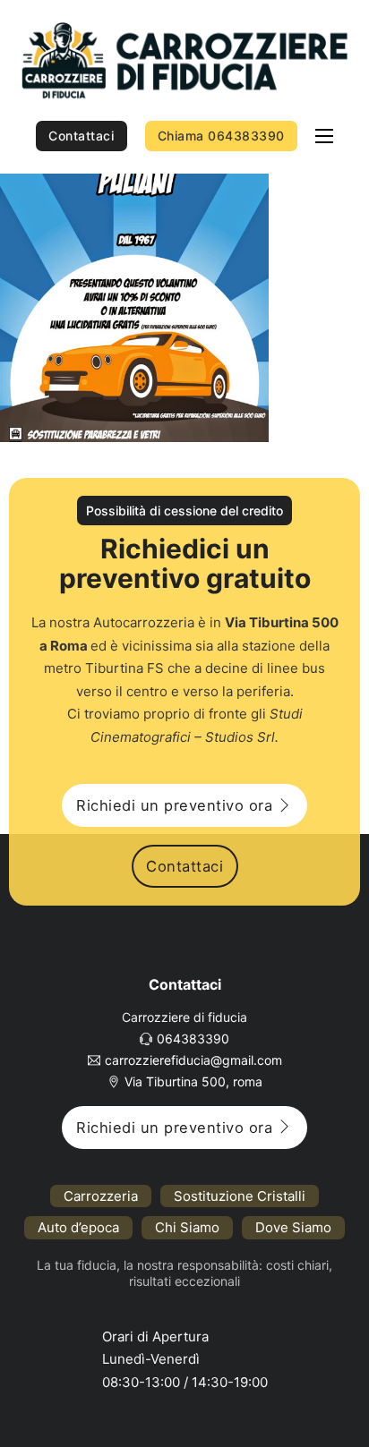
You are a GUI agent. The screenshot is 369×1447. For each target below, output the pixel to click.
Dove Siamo (293, 1227)
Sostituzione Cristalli (239, 1195)
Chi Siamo (187, 1227)
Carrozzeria (101, 1195)
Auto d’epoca (78, 1227)
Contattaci (81, 135)
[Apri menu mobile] (324, 136)
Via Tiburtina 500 (282, 622)
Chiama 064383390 (221, 135)
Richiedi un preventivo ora (174, 805)
